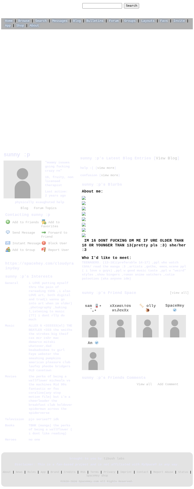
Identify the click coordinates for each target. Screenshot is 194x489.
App (8, 25)
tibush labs (114, 458)
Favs (164, 21)
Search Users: (68, 6)
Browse (24, 21)
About (34, 25)
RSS (82, 472)
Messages (59, 21)
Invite (179, 21)
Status (183, 472)
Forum (114, 21)
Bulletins (94, 21)
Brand (55, 472)
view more (105, 168)
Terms (94, 472)
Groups (130, 21)
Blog (77, 21)
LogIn (168, 5)
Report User (57, 250)
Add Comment (168, 384)
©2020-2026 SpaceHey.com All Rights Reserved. (97, 481)
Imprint (126, 472)
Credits (69, 472)
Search (131, 6)
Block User (56, 243)
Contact (142, 472)
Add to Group (22, 250)
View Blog (166, 158)
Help (154, 5)
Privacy (109, 472)
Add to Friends (24, 222)
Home (9, 21)
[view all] (179, 293)
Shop (20, 25)
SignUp (184, 5)
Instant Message (25, 243)
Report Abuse (163, 472)
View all (144, 384)
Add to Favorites (50, 224)
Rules (31, 472)
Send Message (22, 233)
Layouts (147, 21)
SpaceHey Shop (97, 475)
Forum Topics (45, 208)
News (19, 472)
